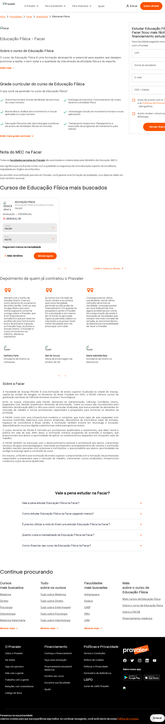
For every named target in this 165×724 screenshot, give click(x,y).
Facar (29, 16)
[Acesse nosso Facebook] (125, 660)
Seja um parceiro (14, 666)
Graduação (42, 16)
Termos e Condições (94, 653)
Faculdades (16, 16)
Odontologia (7, 614)
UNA (87, 620)
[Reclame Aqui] (139, 692)
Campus (8, 226)
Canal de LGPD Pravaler (96, 686)
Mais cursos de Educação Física (141, 599)
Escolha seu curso (54, 676)
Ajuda (101, 6)
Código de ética (13, 692)
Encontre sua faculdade (57, 682)
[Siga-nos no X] (132, 660)
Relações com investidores (19, 686)
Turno (7, 237)
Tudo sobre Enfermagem (55, 607)
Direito (4, 601)
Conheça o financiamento (58, 653)
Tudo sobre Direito (51, 601)
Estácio (88, 601)
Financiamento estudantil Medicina (58, 668)
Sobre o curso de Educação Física (142, 605)
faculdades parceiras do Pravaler (27, 160)
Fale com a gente (14, 673)
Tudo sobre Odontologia (55, 620)
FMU (87, 614)
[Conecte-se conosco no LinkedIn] (147, 660)
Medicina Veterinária (12, 620)
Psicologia (6, 607)
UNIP (87, 607)
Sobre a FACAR (131, 612)
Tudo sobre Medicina (53, 594)
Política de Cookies (94, 659)
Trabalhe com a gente (17, 679)
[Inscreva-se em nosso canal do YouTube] (154, 660)
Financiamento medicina (137, 618)
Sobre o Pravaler (14, 653)
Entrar (134, 6)
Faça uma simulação (55, 659)
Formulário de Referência (97, 673)
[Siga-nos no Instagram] (139, 660)
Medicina (5, 594)
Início (3, 16)
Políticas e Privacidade (96, 666)
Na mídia (10, 659)
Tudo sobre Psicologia (53, 614)
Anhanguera (91, 594)
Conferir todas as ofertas (106, 268)
